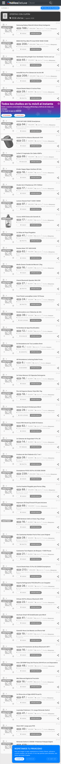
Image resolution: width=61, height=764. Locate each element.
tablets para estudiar (50, 206)
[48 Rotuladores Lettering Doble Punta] (8, 363)
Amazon (51, 157)
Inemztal (42, 333)
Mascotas (31, 492)
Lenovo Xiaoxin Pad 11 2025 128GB (28, 201)
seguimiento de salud (46, 30)
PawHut (26, 493)
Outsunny (31, 238)
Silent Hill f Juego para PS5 (25, 726)
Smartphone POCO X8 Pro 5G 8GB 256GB (30, 470)
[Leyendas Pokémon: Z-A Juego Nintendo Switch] (8, 714)
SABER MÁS (52, 759)
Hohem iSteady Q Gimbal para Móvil (28, 407)
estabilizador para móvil (35, 412)
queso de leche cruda (47, 396)
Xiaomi (31, 94)
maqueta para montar (44, 556)
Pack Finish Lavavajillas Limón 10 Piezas (30, 296)
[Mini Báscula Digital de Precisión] (8, 682)
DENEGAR (31, 759)
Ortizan (55, 604)
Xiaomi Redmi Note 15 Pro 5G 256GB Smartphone (33, 566)
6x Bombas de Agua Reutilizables (27, 328)
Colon (26, 380)
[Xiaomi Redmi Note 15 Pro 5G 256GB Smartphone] (8, 571)
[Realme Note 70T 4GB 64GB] (8, 252)
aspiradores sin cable (37, 158)
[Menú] (3, 3)
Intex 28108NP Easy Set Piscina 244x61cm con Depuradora (37, 662)
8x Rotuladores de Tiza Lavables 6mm (29, 343)
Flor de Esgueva (27, 396)
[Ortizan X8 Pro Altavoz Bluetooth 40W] (8, 603)
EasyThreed (32, 508)
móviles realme (43, 253)
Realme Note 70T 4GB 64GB (26, 248)
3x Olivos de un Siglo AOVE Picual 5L (29, 694)
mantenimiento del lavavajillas (47, 301)
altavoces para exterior (38, 143)
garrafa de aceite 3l (45, 222)
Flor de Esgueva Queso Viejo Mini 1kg (29, 391)
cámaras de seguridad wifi (37, 444)
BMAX (31, 46)
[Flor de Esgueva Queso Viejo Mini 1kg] (8, 395)
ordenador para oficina (43, 46)
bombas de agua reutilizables (33, 333)
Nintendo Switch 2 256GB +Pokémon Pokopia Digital (34, 742)
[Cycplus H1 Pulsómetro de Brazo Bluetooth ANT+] (8, 651)
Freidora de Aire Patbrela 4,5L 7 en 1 (28, 454)
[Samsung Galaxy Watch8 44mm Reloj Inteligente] (8, 29)
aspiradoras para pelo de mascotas (50, 158)
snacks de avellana (42, 174)
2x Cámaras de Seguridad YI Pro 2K (28, 438)
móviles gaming (31, 476)
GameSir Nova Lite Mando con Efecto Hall (30, 630)
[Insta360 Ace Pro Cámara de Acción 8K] (8, 77)
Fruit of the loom (41, 540)
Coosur (38, 222)
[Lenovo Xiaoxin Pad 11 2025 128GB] (8, 205)
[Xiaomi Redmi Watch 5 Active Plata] (8, 92)
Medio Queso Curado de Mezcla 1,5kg (29, 264)
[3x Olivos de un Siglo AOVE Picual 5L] (8, 698)
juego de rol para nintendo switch (40, 715)
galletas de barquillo (32, 174)
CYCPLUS (29, 652)
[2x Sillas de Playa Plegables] (8, 236)
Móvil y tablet (21, 126)
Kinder (25, 174)
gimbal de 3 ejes (38, 620)
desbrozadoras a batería (38, 317)
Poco (37, 126)
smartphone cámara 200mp (46, 572)
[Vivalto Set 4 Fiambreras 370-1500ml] (8, 189)
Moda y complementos (23, 540)
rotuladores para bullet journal (49, 365)
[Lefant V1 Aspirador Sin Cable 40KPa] (8, 157)
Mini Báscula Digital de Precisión (27, 678)
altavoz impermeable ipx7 (47, 604)
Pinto (42, 270)
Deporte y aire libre (33, 540)
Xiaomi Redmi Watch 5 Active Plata (28, 88)
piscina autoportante (34, 668)
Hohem (52, 412)
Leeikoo (30, 317)
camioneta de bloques (34, 556)
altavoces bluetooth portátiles (50, 143)
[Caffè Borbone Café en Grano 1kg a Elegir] (8, 523)
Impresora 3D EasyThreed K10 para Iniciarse (31, 502)
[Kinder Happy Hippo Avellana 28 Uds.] (8, 173)
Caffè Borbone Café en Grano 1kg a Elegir (30, 519)
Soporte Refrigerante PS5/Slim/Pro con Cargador (33, 583)
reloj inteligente (37, 30)
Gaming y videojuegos (34, 588)
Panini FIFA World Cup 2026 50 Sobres (29, 423)
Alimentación (21, 174)
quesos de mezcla (36, 270)
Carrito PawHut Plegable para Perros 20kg (30, 486)
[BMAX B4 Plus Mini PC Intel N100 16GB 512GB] (8, 45)
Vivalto (57, 190)
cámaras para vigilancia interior (50, 444)
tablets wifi (42, 206)
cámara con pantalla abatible (50, 78)
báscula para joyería (43, 684)
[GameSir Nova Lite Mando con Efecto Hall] (8, 635)
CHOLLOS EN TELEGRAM (51, 8)
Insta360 (32, 78)
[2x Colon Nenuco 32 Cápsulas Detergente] (8, 379)
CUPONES (4, 8)
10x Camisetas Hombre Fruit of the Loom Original (33, 534)
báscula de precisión (33, 684)
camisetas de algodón (50, 540)
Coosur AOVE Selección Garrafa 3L (28, 217)
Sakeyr (52, 349)
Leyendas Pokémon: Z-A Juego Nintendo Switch (33, 710)
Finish (26, 301)
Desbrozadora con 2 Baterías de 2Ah (28, 312)
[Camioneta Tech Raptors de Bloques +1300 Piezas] (8, 555)
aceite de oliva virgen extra (30, 222)
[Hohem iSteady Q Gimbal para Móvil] (8, 411)
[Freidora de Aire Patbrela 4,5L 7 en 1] (8, 458)
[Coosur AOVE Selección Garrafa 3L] (8, 221)
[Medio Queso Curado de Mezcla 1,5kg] (8, 268)
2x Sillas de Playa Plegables (25, 232)
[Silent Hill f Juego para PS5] (8, 730)
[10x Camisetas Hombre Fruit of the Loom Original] (8, 539)
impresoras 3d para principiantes (43, 508)
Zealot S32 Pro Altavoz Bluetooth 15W (29, 137)
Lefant (30, 158)
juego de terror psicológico (38, 731)
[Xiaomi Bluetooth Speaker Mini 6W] (8, 284)
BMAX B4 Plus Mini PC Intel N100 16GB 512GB (32, 41)
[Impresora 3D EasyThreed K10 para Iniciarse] (8, 507)
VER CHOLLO (36, 33)
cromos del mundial (34, 428)
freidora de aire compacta (39, 460)
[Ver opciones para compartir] (58, 33)
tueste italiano (44, 524)
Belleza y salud (21, 301)
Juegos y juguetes (22, 333)
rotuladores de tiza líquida (32, 349)
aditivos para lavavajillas (34, 301)
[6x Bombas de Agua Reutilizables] (8, 332)
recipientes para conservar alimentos (46, 190)
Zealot (31, 143)
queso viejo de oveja (36, 396)
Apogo (28, 365)
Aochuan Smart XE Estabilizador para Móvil (31, 615)
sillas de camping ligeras (51, 238)
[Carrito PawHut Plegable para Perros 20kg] (8, 490)
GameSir (42, 636)
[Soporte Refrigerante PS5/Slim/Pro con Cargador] (8, 587)
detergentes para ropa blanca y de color (49, 380)
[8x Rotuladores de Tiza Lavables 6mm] (8, 348)
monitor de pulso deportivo (50, 652)
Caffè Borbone (27, 524)
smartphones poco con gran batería (47, 126)
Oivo (20, 589)
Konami (30, 731)
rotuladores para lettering (36, 365)
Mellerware (31, 62)
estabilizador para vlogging (48, 620)
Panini (28, 428)
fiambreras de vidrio (33, 190)
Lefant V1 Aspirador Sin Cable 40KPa (29, 153)
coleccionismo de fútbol (44, 428)
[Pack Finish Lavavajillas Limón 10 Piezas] (8, 300)
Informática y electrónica (23, 30)
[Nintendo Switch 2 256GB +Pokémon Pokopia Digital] (8, 746)
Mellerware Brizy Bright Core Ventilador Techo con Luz (35, 57)
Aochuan (32, 620)
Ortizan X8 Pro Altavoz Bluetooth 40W (29, 599)
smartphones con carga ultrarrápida (43, 476)
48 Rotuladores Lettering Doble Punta (29, 359)
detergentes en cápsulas (34, 380)
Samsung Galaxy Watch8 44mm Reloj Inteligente (33, 25)
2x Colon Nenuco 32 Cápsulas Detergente (30, 375)
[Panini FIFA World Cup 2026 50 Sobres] (8, 427)
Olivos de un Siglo (41, 699)
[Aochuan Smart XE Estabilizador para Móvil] (8, 619)
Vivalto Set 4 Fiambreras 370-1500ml (29, 185)
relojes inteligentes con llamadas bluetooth (42, 94)
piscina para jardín (44, 668)
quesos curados (27, 270)
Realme (38, 253)
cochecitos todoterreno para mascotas (42, 492)
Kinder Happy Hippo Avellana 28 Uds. (29, 169)
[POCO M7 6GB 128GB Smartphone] (8, 125)
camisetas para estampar (22, 541)
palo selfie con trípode (46, 412)
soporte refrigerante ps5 (45, 588)
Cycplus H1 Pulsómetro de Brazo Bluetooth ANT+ (33, 647)
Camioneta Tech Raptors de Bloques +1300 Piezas (33, 551)
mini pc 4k (35, 46)
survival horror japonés (50, 731)
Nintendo (30, 715)
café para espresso (36, 524)
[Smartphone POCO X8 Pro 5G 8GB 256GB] (8, 475)
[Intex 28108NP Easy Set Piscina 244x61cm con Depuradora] (8, 667)
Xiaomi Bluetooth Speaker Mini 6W (28, 280)
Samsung (32, 30)
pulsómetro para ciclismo (37, 652)
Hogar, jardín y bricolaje (23, 62)
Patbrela (31, 460)
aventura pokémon (53, 715)
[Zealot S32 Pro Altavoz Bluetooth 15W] (8, 141)
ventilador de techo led (40, 62)
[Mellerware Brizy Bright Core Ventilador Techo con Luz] (8, 61)
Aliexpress (53, 28)
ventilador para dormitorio (51, 62)
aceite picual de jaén (50, 699)
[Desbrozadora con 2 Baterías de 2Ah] (8, 316)
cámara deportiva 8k (38, 78)
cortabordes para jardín (50, 317)
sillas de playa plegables (39, 238)
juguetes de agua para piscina (51, 333)
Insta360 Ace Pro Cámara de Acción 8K (30, 72)
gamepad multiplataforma (50, 636)
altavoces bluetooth (37, 285)
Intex (28, 668)
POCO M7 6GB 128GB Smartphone (28, 121)
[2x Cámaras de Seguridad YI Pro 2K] (8, 443)
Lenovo (38, 206)
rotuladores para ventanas (45, 349)
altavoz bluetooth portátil (35, 604)
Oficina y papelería (22, 349)
